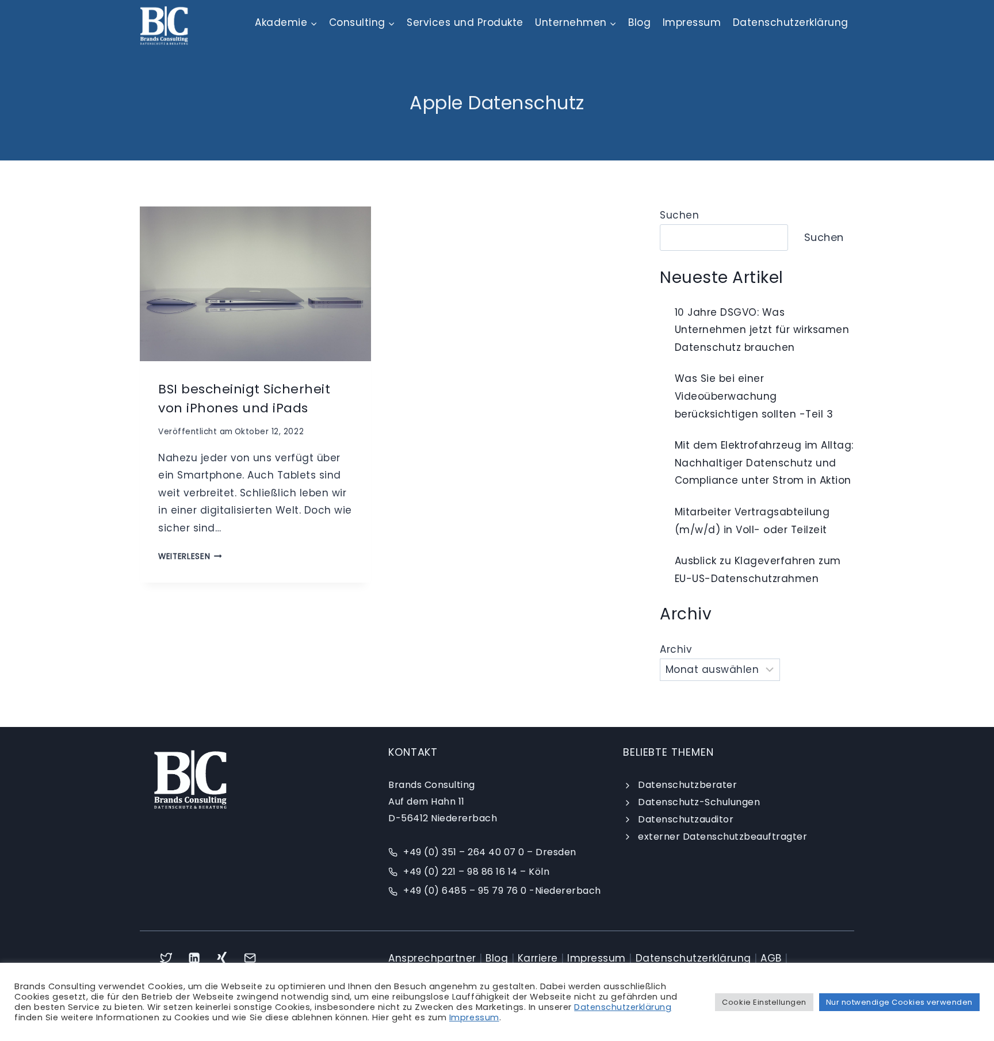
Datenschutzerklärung (790, 22)
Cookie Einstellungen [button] (764, 1002)
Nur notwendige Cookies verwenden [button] (899, 1002)
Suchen (679, 215)
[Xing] (222, 958)
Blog (639, 22)
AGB (771, 958)
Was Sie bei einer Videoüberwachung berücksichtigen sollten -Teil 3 (754, 396)
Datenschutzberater (687, 784)
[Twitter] (166, 958)
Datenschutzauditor (685, 819)
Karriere (538, 958)
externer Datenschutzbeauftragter (722, 836)
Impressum (692, 22)
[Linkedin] (194, 958)
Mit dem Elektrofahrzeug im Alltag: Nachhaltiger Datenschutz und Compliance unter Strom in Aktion (764, 462)
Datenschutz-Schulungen (699, 802)
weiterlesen (190, 556)
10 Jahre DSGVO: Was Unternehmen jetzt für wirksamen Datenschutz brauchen (762, 329)
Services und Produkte (465, 22)
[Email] (250, 958)
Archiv (676, 649)
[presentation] (255, 283)
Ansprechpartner (432, 958)
